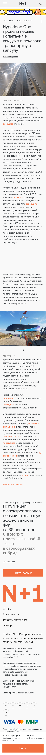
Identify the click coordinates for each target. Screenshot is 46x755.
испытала (18, 197)
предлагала (9, 398)
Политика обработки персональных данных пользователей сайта (22, 730)
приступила (9, 443)
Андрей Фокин (9, 562)
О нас (7, 608)
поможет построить (13, 436)
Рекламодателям (15, 619)
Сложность (11, 614)
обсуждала (8, 404)
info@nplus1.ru (27, 693)
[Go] (5, 4)
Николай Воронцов (10, 57)
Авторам (9, 625)
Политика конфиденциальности (35, 737)
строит (25, 475)
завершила (31, 203)
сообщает (8, 123)
